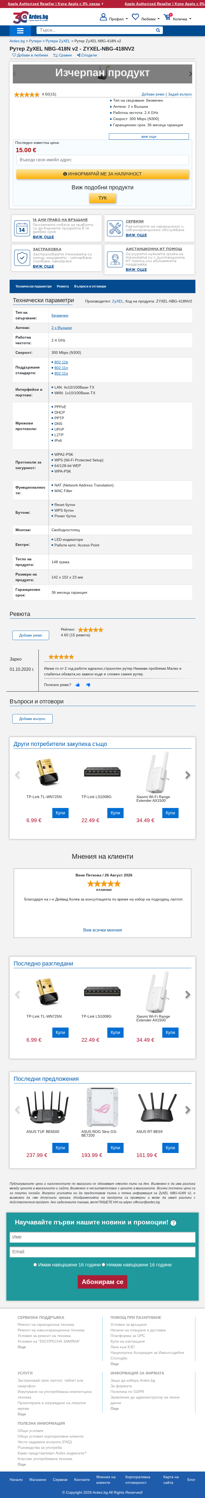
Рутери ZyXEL (58, 41)
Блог (191, 1479)
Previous (17, 775)
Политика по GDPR (127, 1391)
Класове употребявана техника (45, 1459)
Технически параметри (33, 286)
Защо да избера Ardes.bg (133, 1380)
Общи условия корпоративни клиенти (51, 1436)
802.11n (61, 368)
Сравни (65, 55)
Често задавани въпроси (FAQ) (45, 1442)
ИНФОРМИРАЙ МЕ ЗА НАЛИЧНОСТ (104, 174)
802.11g (61, 373)
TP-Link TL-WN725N (44, 797)
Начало (16, 1479)
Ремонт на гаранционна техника (46, 1324)
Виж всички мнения (102, 930)
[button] (114, 19)
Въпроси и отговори (90, 286)
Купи (60, 813)
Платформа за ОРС (128, 1336)
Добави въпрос (32, 719)
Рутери (35, 41)
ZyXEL (117, 301)
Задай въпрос (180, 94)
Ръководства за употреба (40, 1447)
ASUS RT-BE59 (149, 1131)
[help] (173, 1222)
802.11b (61, 362)
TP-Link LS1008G (96, 797)
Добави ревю (153, 94)
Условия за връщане (129, 1324)
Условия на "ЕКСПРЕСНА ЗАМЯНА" (49, 1341)
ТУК (102, 198)
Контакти (82, 1479)
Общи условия (30, 1430)
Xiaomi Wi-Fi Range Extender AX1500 (153, 799)
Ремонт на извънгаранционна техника (51, 1330)
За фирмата (121, 1386)
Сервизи (60, 1479)
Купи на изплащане (128, 1341)
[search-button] (158, 30)
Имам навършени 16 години (69, 1264)
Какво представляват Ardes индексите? (52, 1453)
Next (187, 775)
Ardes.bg (17, 41)
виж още (148, 136)
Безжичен (60, 315)
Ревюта (63, 286)
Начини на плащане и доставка (138, 1330)
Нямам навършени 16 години (138, 1264)
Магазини (37, 1479)
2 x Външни (62, 327)
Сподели (88, 55)
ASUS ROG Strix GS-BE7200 (99, 1133)
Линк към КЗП (123, 1347)
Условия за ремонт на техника (44, 1336)
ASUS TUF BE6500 (42, 1131)
